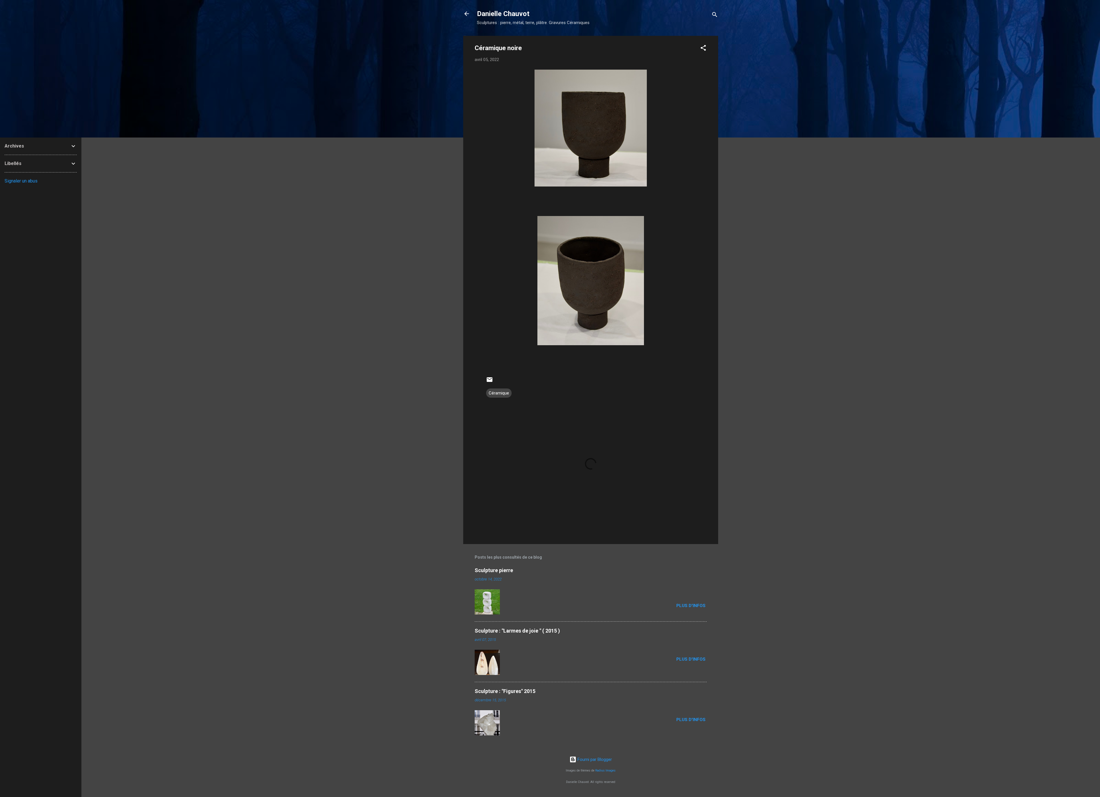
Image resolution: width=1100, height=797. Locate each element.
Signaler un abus (21, 181)
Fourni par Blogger (594, 759)
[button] (703, 48)
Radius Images (605, 770)
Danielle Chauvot (503, 14)
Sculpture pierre (494, 570)
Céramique (499, 393)
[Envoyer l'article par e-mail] (489, 381)
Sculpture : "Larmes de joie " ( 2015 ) (517, 631)
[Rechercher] (714, 15)
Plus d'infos (691, 605)
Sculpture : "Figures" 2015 (505, 691)
